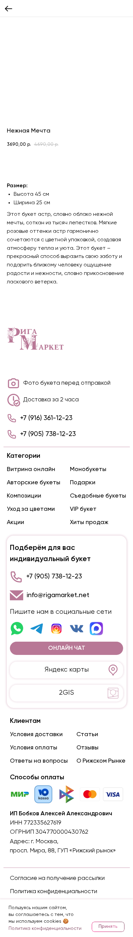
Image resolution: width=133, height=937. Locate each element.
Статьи (87, 734)
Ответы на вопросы (39, 761)
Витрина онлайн (31, 469)
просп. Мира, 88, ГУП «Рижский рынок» (63, 851)
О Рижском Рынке (100, 761)
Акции (15, 522)
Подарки (82, 483)
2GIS (66, 693)
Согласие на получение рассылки (57, 878)
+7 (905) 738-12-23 (48, 434)
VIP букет (83, 509)
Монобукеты (88, 469)
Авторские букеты (33, 483)
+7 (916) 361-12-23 (46, 418)
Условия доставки (36, 734)
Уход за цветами (31, 509)
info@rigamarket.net (58, 595)
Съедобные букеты (98, 496)
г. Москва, (44, 841)
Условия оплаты (33, 748)
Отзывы (87, 748)
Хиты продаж (89, 522)
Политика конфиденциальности (53, 891)
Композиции (24, 496)
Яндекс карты (67, 669)
